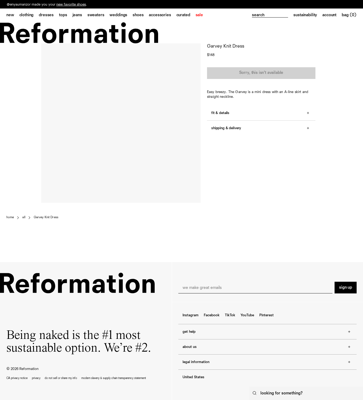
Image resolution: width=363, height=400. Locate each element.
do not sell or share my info (61, 378)
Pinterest (266, 315)
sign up (345, 287)
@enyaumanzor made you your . (47, 4)
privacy (36, 378)
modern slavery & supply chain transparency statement (113, 378)
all (23, 217)
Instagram (191, 315)
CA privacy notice (17, 378)
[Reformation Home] (181, 32)
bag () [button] (349, 15)
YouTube (247, 315)
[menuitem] (12, 15)
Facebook (212, 315)
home (10, 217)
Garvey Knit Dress (46, 217)
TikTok (230, 315)
